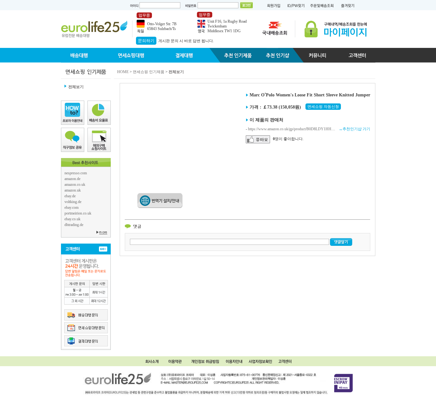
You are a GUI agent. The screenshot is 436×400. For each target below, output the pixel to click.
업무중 (144, 15)
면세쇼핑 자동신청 (323, 106)
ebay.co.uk (72, 219)
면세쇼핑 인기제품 (148, 72)
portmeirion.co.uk (77, 213)
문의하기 (146, 40)
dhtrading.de (73, 225)
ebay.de (70, 196)
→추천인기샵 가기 (354, 129)
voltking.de (72, 202)
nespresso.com (75, 173)
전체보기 (76, 87)
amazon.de (72, 179)
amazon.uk (72, 190)
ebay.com (71, 207)
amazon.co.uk (74, 184)
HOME (123, 72)
